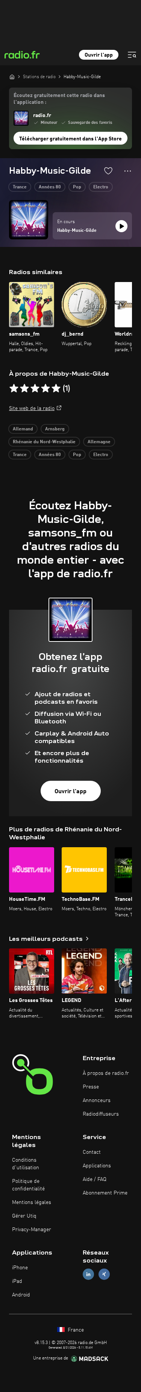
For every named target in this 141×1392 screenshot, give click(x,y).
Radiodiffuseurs (101, 1114)
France (75, 1330)
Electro (100, 187)
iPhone (20, 1267)
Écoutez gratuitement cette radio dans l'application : (59, 99)
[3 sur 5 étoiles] (35, 388)
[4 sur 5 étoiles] (45, 388)
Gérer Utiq (24, 1216)
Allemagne (99, 442)
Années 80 (50, 187)
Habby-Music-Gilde (77, 230)
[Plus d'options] (127, 171)
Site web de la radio (32, 408)
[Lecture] (121, 226)
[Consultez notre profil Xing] (104, 1274)
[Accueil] (12, 77)
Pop (77, 187)
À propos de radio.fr (106, 1073)
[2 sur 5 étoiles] (24, 388)
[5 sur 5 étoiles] (56, 388)
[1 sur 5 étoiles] (14, 388)
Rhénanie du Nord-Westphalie (44, 442)
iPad (17, 1281)
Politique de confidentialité (28, 1185)
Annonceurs (97, 1100)
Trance (20, 187)
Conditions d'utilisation (25, 1164)
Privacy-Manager (31, 1229)
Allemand (23, 429)
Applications (97, 1165)
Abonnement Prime (105, 1193)
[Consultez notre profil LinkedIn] (88, 1274)
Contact (92, 1152)
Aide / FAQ (94, 1179)
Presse (91, 1087)
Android (21, 1295)
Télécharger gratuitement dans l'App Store (70, 139)
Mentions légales (31, 1202)
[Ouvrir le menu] (131, 54)
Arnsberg (55, 429)
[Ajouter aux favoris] (108, 171)
